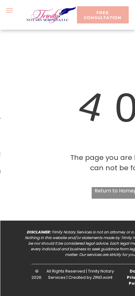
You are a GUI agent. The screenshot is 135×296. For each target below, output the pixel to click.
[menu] (9, 10)
